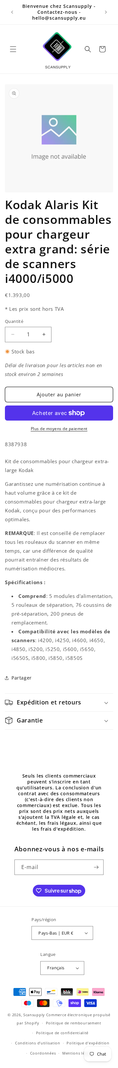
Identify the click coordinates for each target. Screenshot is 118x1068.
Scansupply (34, 1014)
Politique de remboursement (73, 1022)
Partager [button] (21, 678)
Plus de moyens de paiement (59, 428)
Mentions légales (78, 1053)
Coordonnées (43, 1053)
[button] (13, 49)
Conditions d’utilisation (37, 1042)
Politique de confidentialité (62, 1032)
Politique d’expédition (88, 1042)
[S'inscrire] (96, 867)
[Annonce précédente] (12, 12)
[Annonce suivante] (106, 12)
